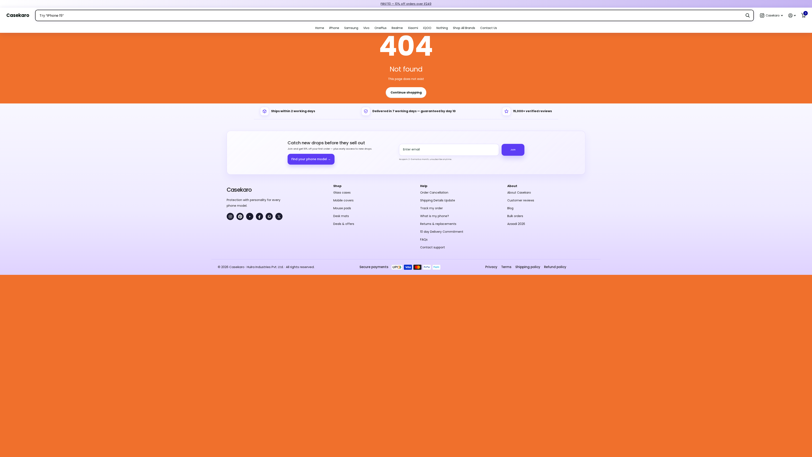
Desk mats (341, 216)
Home (319, 28)
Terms (506, 267)
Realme (397, 28)
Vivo (366, 28)
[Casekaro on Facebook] (259, 216)
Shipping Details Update (437, 200)
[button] (771, 15)
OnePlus (380, 28)
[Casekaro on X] (279, 216)
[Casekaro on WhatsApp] (269, 216)
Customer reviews (520, 200)
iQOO (427, 28)
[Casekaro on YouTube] (249, 216)
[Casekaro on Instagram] (230, 216)
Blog (510, 208)
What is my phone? (434, 216)
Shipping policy (527, 267)
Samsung (351, 28)
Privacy (491, 267)
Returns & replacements (438, 224)
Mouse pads (342, 208)
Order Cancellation (434, 192)
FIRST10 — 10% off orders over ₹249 (406, 4)
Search (747, 15)
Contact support (432, 247)
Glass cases (342, 192)
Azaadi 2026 (516, 224)
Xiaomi (413, 28)
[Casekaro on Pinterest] (240, 216)
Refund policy (555, 267)
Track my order (431, 208)
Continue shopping (406, 92)
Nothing (442, 28)
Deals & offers (343, 224)
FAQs (424, 239)
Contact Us (488, 28)
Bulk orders (515, 216)
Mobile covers (343, 200)
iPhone (334, 28)
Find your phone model (311, 159)
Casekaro (239, 190)
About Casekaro (519, 192)
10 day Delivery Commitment (441, 232)
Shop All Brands (464, 28)
